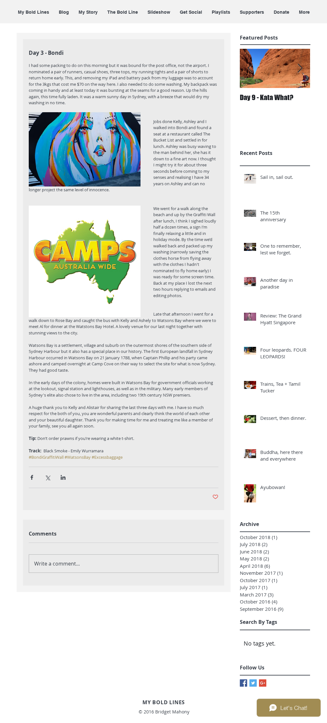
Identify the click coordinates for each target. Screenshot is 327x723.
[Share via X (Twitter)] (47, 477)
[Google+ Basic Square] (262, 683)
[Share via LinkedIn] (63, 477)
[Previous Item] (250, 69)
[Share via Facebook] (32, 477)
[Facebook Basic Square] (243, 683)
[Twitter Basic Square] (253, 683)
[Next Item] (300, 69)
